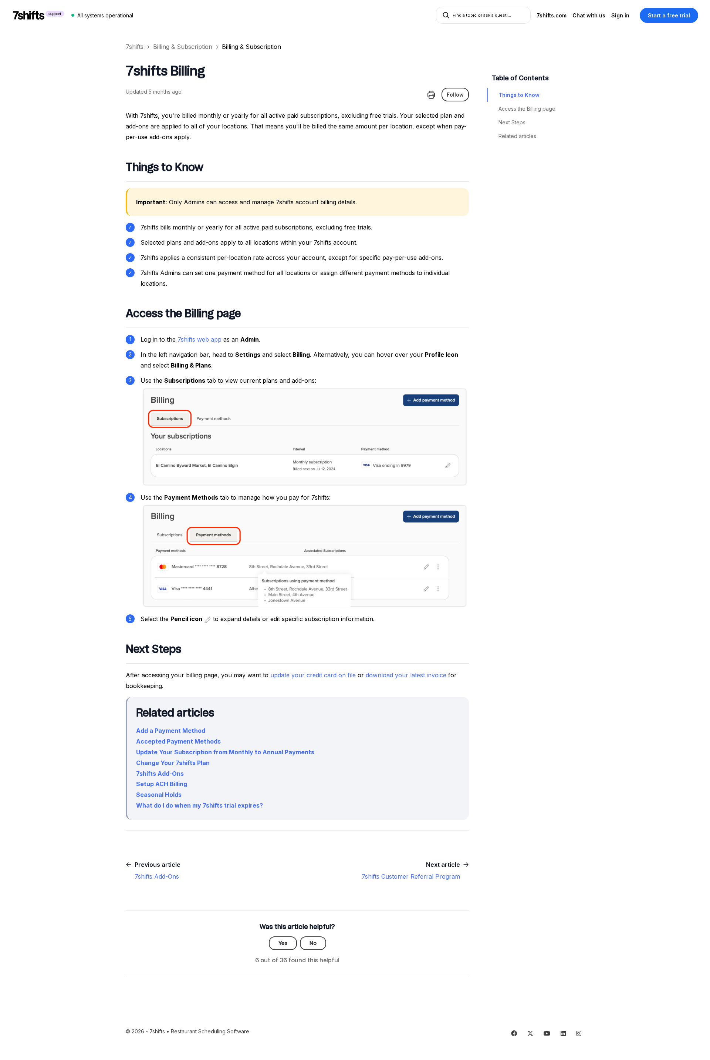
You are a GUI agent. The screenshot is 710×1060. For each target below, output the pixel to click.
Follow (455, 94)
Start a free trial (669, 15)
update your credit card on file (313, 675)
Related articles (517, 136)
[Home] (38, 15)
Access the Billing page (526, 108)
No (313, 943)
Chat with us (588, 15)
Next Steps (511, 122)
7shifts (134, 46)
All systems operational (105, 15)
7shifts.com (552, 15)
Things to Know (519, 95)
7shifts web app (200, 339)
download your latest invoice (406, 675)
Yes (282, 943)
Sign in (620, 15)
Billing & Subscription (182, 46)
